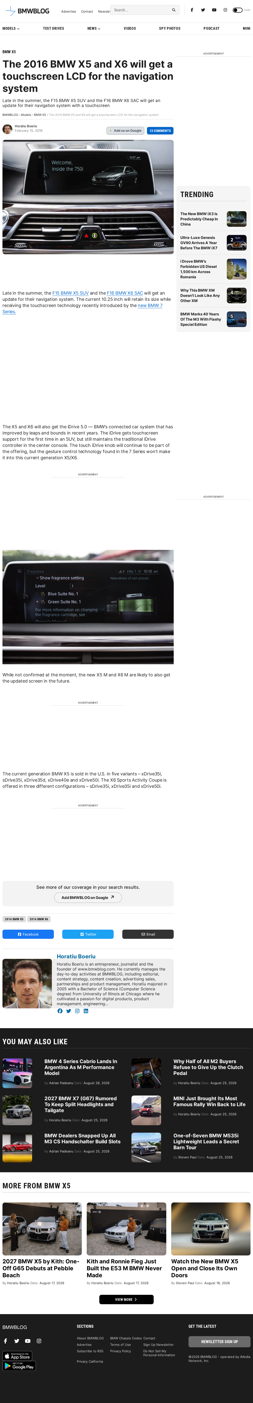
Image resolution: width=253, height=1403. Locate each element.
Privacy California (90, 1361)
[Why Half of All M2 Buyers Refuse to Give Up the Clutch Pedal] (146, 1060)
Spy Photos (169, 28)
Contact (87, 11)
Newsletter (106, 11)
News (92, 28)
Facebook (30, 934)
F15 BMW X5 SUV (70, 293)
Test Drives (53, 28)
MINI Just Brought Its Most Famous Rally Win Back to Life (209, 1101)
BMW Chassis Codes (126, 1338)
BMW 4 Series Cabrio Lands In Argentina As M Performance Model (80, 1067)
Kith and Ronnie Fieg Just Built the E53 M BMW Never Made (124, 1268)
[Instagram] (225, 9)
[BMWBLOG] (33, 1327)
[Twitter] (203, 9)
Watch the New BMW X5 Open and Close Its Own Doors (204, 1268)
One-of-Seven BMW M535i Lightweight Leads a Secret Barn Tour (206, 1141)
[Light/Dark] (238, 10)
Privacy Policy (120, 1351)
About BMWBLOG (90, 1338)
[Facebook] (192, 9)
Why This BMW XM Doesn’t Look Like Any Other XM (200, 295)
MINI (247, 28)
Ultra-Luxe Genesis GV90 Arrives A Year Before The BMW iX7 (198, 242)
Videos (130, 28)
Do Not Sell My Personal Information (159, 1353)
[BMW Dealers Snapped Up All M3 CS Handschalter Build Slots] (17, 1135)
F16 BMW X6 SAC (125, 293)
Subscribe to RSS (90, 1351)
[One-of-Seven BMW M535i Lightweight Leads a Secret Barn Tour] (146, 1135)
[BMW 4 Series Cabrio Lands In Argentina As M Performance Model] (17, 1060)
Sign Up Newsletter (158, 1345)
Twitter (90, 934)
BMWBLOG (10, 115)
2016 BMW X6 (39, 919)
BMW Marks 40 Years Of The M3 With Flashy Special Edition (200, 319)
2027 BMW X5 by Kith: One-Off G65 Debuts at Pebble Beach (41, 1268)
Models (9, 28)
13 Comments (160, 131)
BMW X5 (9, 52)
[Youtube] (214, 9)
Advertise (68, 11)
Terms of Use (120, 1345)
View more (124, 1299)
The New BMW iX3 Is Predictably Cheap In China (199, 219)
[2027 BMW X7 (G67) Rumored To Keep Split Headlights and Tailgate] (17, 1098)
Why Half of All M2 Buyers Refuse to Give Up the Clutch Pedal (208, 1067)
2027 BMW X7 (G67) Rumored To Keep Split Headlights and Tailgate (80, 1104)
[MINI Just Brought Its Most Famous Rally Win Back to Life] (146, 1098)
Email (150, 934)
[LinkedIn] (86, 1011)
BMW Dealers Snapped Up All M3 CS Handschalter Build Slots (82, 1139)
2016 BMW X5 (14, 919)
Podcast (212, 28)
